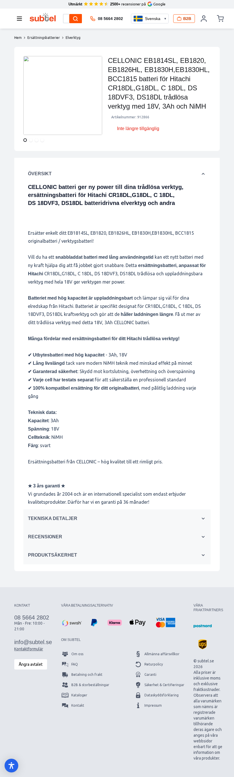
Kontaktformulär (28, 649)
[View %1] (25, 140)
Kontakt (77, 705)
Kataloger (79, 695)
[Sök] (75, 18)
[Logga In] (204, 18)
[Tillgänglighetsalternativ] (11, 765)
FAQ (74, 664)
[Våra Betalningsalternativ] (71, 623)
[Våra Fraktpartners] (202, 626)
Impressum (153, 705)
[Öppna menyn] (21, 18)
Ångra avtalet (31, 664)
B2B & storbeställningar (90, 685)
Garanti (150, 674)
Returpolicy (153, 664)
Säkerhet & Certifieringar (164, 685)
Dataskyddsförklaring (161, 695)
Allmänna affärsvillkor (161, 654)
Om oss (77, 654)
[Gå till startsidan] (43, 17)
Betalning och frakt (86, 674)
